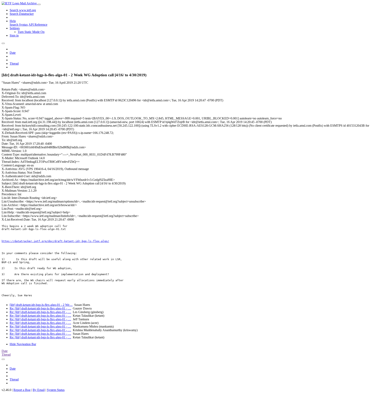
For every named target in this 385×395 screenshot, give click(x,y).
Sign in (14, 35)
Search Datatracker (22, 13)
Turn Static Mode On (31, 32)
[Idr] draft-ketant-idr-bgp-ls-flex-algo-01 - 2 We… (41, 304)
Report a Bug (21, 390)
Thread (14, 63)
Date (13, 52)
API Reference (37, 24)
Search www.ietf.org (23, 10)
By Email (39, 390)
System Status (56, 390)
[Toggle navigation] (39, 4)
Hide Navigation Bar (23, 344)
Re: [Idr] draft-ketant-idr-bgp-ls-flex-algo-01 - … (40, 308)
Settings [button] (15, 28)
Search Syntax (19, 24)
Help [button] (13, 21)
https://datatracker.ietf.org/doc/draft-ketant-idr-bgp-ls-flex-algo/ (55, 241)
